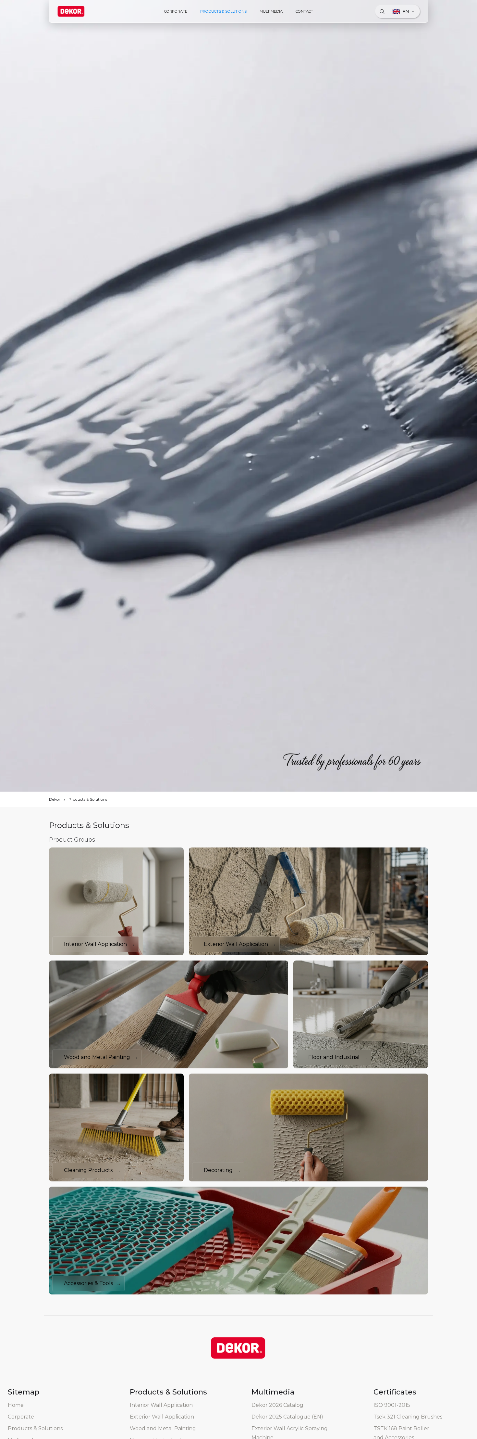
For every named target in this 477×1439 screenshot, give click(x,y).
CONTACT (304, 11)
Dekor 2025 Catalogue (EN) (287, 1417)
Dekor (54, 799)
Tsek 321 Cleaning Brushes (407, 1417)
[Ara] (382, 11)
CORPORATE (175, 11)
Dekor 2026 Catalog (277, 1405)
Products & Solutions (87, 799)
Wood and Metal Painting (163, 1428)
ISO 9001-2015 (391, 1405)
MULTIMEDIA (271, 11)
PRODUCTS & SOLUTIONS (223, 11)
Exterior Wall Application (162, 1417)
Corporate (21, 1417)
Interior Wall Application (161, 1405)
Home (16, 1405)
